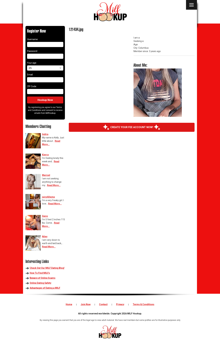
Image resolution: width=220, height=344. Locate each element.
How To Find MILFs (40, 273)
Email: (30, 74)
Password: (32, 51)
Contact (103, 304)
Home (69, 304)
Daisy (45, 216)
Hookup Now (45, 100)
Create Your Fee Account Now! (132, 127)
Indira (45, 134)
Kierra (45, 154)
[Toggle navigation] (191, 4)
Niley (44, 236)
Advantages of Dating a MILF (45, 288)
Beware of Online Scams (42, 278)
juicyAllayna (48, 197)
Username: (32, 39)
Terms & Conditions (143, 304)
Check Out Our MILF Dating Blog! (47, 268)
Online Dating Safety (40, 283)
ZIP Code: (32, 86)
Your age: (32, 63)
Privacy (120, 304)
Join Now (86, 304)
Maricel (46, 175)
